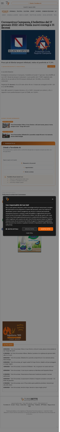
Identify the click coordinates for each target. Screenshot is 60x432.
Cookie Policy (31, 405)
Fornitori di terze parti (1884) (17, 215)
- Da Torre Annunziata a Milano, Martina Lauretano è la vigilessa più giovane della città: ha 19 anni (29, 354)
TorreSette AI (6, 405)
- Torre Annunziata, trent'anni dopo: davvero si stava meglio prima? (25, 387)
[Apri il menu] (2, 3)
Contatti (13, 405)
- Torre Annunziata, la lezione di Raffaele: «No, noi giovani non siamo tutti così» (28, 366)
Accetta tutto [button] (45, 229)
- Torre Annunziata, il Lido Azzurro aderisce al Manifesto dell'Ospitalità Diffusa (28, 370)
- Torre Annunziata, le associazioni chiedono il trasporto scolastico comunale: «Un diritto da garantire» (29, 379)
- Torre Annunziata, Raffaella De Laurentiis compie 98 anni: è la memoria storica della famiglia (28, 358)
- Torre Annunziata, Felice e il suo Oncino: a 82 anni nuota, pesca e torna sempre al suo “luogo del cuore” (29, 350)
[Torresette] (7, 3)
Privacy (17, 405)
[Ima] (29, 242)
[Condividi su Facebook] (3, 229)
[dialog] (29, 216)
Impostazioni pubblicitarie (45, 221)
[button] (12, 229)
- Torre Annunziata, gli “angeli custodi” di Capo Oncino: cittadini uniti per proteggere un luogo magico (29, 363)
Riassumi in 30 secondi (29, 163)
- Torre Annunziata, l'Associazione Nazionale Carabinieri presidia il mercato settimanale (27, 375)
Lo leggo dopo (51, 66)
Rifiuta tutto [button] (29, 229)
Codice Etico (23, 405)
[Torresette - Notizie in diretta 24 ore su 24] (29, 399)
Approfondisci (29, 167)
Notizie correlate (29, 172)
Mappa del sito (51, 405)
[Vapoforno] (14, 331)
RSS (29, 406)
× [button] (52, 199)
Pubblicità (37, 405)
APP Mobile (44, 405)
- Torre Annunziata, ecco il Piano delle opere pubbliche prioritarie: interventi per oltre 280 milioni (28, 384)
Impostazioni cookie (40, 223)
